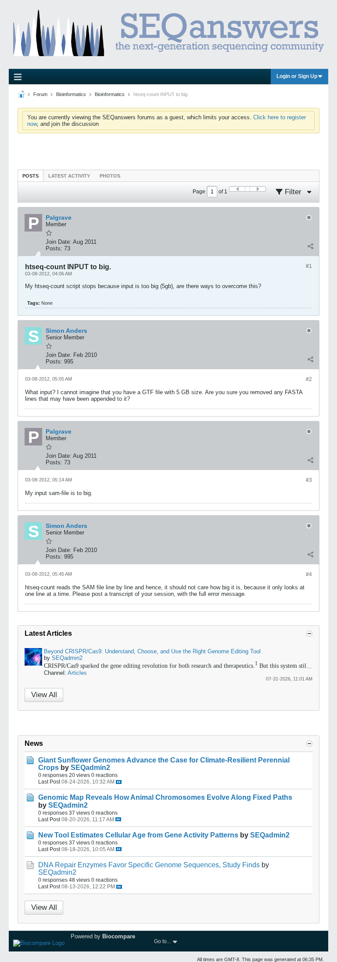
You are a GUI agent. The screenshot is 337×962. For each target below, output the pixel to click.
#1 (309, 266)
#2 (309, 379)
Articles (77, 673)
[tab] (30, 176)
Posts (30, 175)
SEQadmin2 (67, 658)
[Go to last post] (119, 782)
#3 (309, 480)
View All (44, 695)
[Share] (310, 246)
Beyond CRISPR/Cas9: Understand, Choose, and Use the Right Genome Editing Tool (152, 651)
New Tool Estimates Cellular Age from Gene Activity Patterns (138, 835)
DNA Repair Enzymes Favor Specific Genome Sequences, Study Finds (149, 865)
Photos (110, 175)
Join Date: (59, 242)
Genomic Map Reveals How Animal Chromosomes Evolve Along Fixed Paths (165, 797)
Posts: (54, 248)
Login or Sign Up (296, 76)
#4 (309, 574)
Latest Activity (69, 175)
